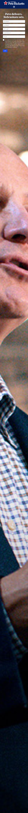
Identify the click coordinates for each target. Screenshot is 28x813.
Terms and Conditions (12, 47)
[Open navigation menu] (14, 7)
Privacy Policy (22, 45)
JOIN (5, 50)
